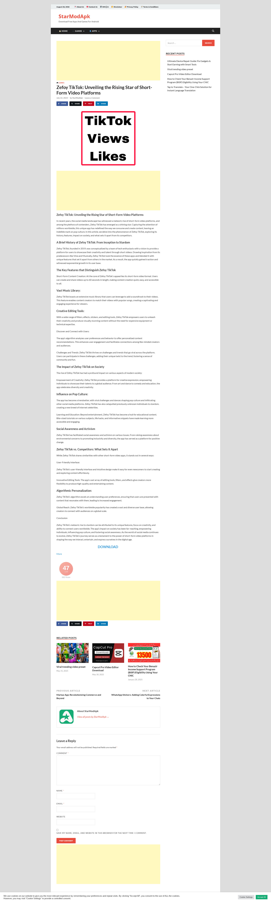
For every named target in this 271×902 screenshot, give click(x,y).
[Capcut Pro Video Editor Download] (108, 654)
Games (78, 31)
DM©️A (105, 7)
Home (64, 31)
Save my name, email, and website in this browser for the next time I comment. (101, 833)
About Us (80, 7)
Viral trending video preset (71, 666)
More (59, 553)
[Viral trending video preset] (72, 653)
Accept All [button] (261, 897)
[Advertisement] (108, 60)
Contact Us (93, 7)
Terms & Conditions (151, 7)
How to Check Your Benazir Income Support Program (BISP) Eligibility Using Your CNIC (143, 671)
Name (60, 791)
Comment (62, 753)
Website (60, 817)
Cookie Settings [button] (246, 897)
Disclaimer (117, 7)
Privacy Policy (132, 7)
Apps (94, 31)
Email (60, 804)
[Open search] (213, 31)
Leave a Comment (92, 98)
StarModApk (74, 16)
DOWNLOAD (108, 547)
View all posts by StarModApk (93, 716)
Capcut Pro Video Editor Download (184, 74)
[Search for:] (190, 43)
